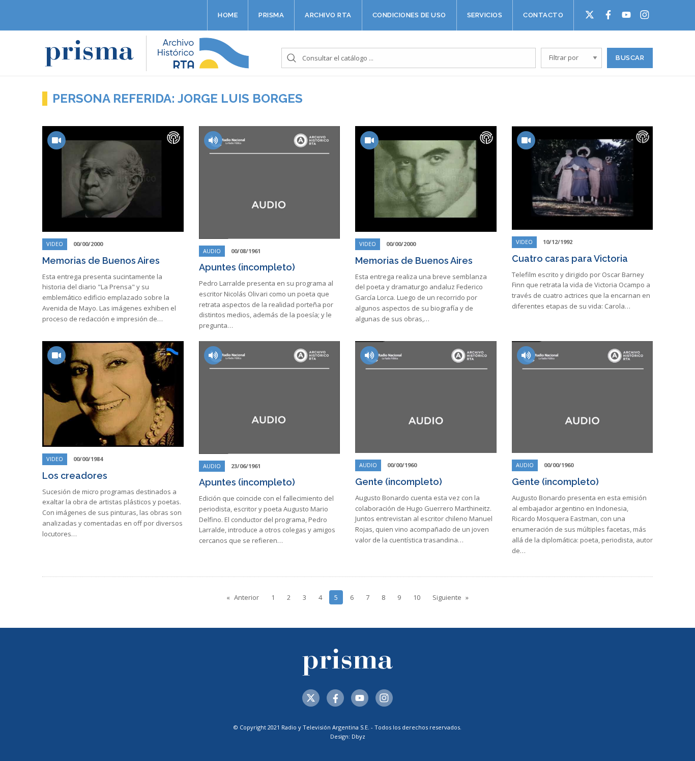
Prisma (271, 15)
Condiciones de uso (409, 15)
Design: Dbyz (347, 736)
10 (416, 597)
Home (228, 15)
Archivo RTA (328, 15)
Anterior (246, 597)
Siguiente (446, 597)
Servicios (485, 15)
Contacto (543, 15)
